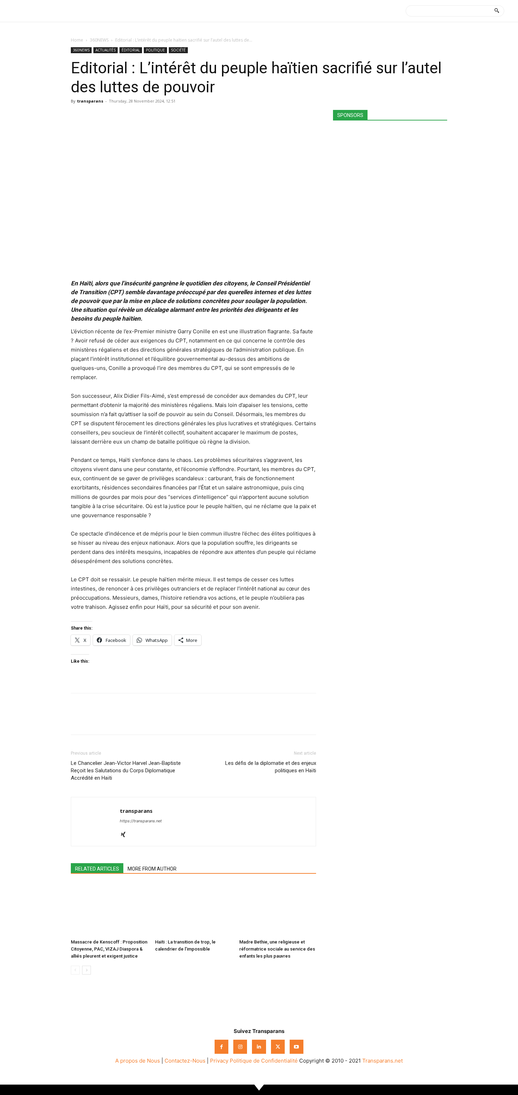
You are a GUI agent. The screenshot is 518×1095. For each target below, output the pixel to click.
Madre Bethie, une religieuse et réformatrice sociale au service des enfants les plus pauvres (277, 949)
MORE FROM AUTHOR (152, 869)
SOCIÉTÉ (178, 50)
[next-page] (86, 970)
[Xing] (125, 835)
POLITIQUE (155, 50)
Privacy (219, 1060)
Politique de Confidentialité (264, 1060)
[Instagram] (240, 1046)
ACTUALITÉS (105, 50)
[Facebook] (78, 117)
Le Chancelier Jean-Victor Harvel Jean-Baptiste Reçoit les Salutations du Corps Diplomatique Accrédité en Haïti (126, 770)
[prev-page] (75, 970)
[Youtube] (296, 1046)
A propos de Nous (137, 1060)
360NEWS (99, 40)
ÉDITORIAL (131, 50)
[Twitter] (94, 117)
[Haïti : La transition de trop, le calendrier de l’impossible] (193, 909)
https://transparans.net (141, 820)
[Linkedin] (126, 117)
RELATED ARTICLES (97, 869)
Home (77, 40)
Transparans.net (382, 1060)
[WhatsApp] (110, 117)
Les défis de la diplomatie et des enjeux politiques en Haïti (270, 767)
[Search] (496, 11)
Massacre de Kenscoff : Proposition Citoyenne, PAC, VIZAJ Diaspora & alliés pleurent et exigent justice (109, 949)
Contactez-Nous (185, 1060)
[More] (143, 117)
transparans (90, 101)
